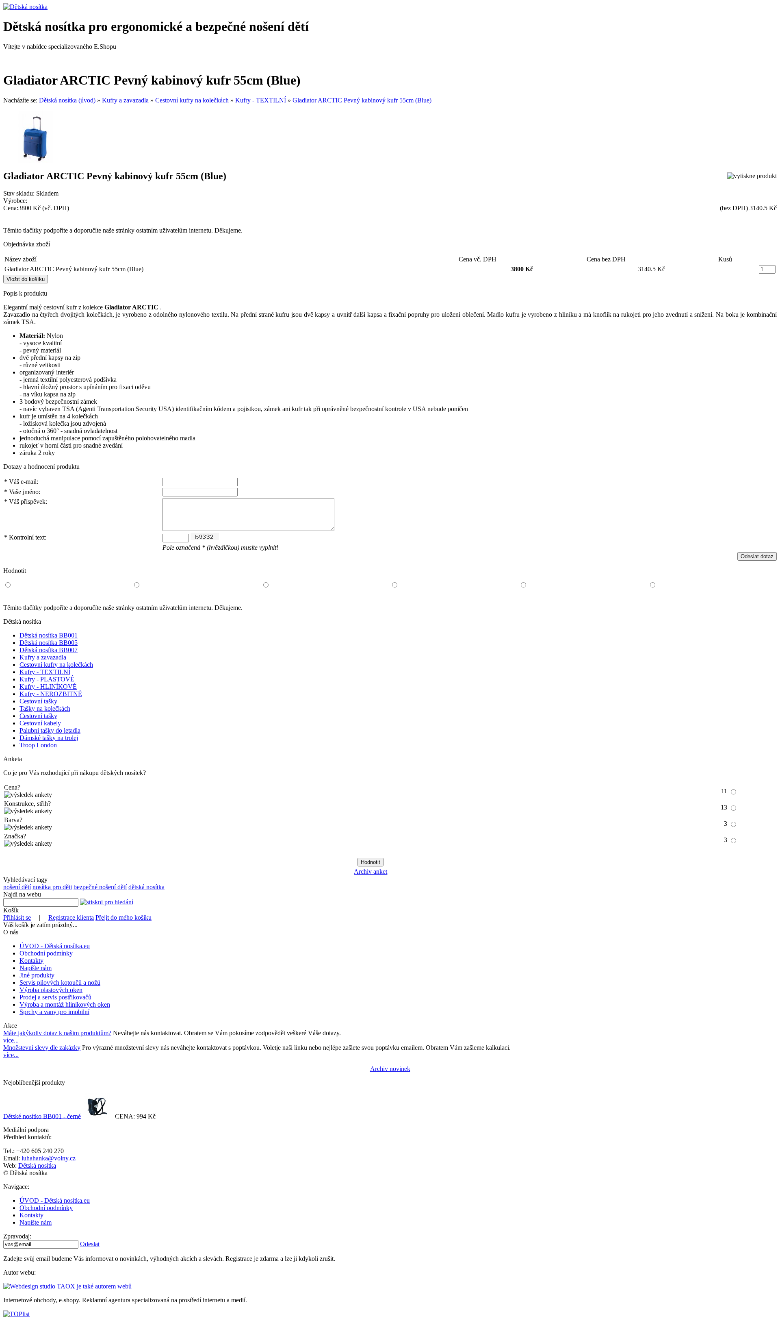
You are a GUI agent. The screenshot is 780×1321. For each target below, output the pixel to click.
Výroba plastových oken (51, 989)
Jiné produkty (37, 975)
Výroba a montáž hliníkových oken (65, 1004)
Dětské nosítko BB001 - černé (42, 1115)
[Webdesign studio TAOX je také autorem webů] (67, 1286)
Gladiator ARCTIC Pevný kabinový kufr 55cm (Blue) (361, 100)
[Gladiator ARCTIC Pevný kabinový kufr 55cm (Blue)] (35, 160)
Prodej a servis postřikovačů (55, 997)
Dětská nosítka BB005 (49, 642)
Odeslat (90, 1243)
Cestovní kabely (40, 723)
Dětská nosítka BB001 (49, 635)
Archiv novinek (390, 1068)
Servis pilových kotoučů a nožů (60, 982)
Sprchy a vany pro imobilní (54, 1011)
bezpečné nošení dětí (100, 887)
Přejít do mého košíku (123, 917)
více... (11, 1040)
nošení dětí (17, 887)
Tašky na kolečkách (45, 708)
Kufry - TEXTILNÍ (260, 100)
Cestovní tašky (38, 701)
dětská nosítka (146, 887)
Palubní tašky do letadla (50, 730)
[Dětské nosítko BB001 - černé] (97, 1115)
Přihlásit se (17, 917)
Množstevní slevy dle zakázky (41, 1047)
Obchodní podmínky (46, 953)
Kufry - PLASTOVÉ (47, 679)
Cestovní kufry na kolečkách (192, 100)
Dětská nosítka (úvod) (67, 100)
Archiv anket (370, 871)
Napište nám (36, 967)
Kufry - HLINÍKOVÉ (48, 686)
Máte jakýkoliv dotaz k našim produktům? (57, 1032)
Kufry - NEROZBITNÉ (51, 693)
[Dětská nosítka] (25, 6)
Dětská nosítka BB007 (49, 649)
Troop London (38, 745)
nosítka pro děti (52, 887)
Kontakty (31, 960)
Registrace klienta (71, 917)
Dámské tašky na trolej (49, 737)
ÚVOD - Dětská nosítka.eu (55, 945)
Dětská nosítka (37, 1165)
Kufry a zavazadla (125, 100)
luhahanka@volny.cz (49, 1158)
